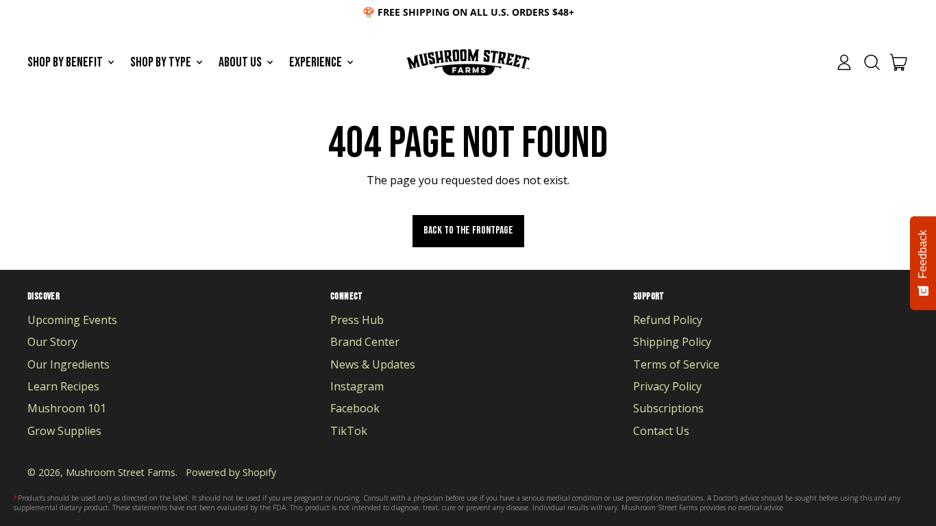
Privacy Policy (667, 386)
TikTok (348, 430)
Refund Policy (667, 319)
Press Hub (357, 319)
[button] (871, 62)
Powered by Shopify (231, 472)
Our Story (52, 341)
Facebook (355, 408)
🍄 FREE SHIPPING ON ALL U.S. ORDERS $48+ (468, 11)
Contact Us (661, 430)
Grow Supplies (64, 430)
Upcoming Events (72, 319)
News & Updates (372, 364)
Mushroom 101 (66, 408)
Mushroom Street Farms (120, 472)
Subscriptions (668, 408)
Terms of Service (676, 364)
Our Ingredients (68, 364)
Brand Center (364, 341)
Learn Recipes (63, 386)
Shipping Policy (672, 341)
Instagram (357, 386)
